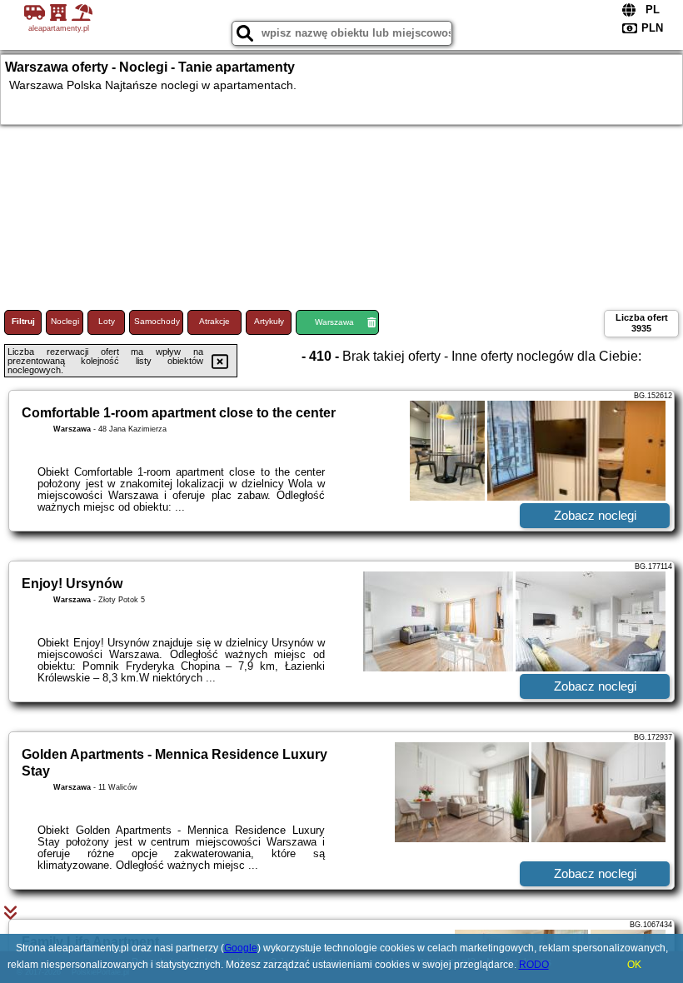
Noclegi (65, 321)
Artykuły (269, 321)
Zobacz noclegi (595, 515)
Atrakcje (214, 321)
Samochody (157, 321)
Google (240, 948)
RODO (534, 965)
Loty (106, 321)
